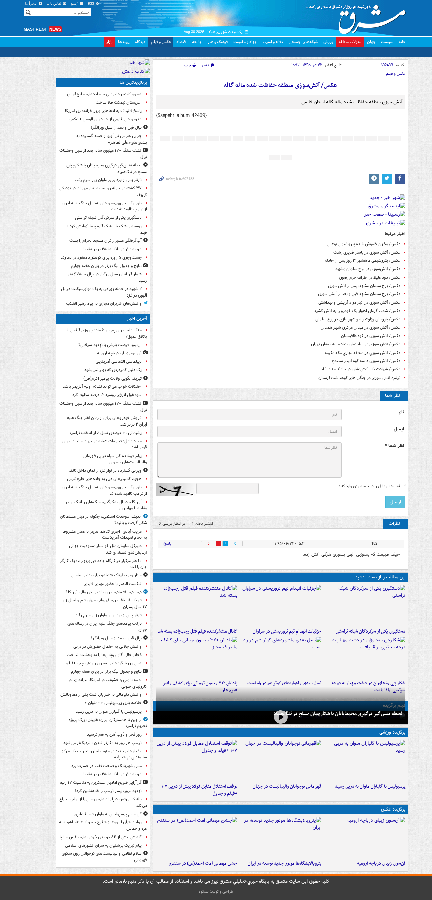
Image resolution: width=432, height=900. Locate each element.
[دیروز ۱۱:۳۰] (196, 657)
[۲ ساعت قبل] (364, 837)
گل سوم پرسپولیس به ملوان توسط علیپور (108, 814)
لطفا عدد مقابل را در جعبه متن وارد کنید (371, 486)
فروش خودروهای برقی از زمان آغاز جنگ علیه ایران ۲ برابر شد (107, 421)
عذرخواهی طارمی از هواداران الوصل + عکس (105, 119)
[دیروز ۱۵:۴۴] (280, 605)
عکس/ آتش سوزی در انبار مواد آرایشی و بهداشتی (359, 302)
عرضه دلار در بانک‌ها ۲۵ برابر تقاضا (112, 249)
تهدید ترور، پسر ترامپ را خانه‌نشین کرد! (108, 791)
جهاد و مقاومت (245, 41)
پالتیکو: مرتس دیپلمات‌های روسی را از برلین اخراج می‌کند (103, 802)
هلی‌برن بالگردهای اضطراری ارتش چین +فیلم (104, 663)
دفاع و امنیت (273, 41)
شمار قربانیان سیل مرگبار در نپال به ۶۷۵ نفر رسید (107, 277)
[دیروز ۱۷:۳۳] (364, 605)
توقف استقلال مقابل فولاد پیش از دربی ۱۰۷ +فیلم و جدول (199, 789)
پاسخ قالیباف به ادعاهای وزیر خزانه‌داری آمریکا (103, 111)
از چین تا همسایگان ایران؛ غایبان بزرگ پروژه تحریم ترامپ (108, 723)
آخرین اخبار (137, 318)
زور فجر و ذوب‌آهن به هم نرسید (114, 734)
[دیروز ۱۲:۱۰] (280, 657)
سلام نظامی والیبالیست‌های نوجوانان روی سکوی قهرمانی (104, 856)
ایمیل (399, 429)
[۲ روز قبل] (196, 760)
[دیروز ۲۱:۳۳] (364, 760)
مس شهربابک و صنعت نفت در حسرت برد (106, 766)
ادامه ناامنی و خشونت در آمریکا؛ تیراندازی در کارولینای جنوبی (107, 683)
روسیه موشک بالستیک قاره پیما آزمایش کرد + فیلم (106, 229)
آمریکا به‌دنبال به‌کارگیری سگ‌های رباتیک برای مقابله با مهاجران (106, 505)
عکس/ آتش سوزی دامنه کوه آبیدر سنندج (366, 361)
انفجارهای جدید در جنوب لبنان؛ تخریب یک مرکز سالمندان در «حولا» (104, 754)
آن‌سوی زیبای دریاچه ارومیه (381, 863)
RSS (91, 3)
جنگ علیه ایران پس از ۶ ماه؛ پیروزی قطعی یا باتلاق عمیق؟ (107, 333)
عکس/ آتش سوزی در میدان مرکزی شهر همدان (361, 327)
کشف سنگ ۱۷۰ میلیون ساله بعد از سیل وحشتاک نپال (103, 153)
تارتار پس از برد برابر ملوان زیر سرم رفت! (107, 180)
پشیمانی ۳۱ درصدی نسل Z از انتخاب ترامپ (106, 433)
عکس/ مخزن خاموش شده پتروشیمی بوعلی (364, 244)
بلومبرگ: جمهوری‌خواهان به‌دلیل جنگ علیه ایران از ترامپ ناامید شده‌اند (104, 206)
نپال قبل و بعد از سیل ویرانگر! (116, 127)
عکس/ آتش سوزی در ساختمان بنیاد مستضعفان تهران (356, 344)
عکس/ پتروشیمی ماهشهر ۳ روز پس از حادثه (363, 260)
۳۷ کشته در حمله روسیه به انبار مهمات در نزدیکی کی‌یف (103, 191)
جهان (371, 41)
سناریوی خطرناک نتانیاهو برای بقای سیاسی (106, 575)
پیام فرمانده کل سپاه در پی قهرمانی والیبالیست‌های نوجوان (115, 459)
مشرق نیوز (357, 17)
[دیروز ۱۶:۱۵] (280, 716)
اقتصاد (181, 41)
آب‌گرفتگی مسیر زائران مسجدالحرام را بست (105, 240)
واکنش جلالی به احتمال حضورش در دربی (107, 646)
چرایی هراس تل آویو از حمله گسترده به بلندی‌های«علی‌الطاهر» (111, 139)
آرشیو (75, 3)
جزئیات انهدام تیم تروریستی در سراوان (287, 631)
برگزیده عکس (393, 809)
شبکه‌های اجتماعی (303, 41)
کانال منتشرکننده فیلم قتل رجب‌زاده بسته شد (197, 631)
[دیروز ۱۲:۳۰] (196, 605)
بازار (109, 41)
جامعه (197, 41)
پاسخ (167, 543)
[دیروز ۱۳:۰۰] (196, 837)
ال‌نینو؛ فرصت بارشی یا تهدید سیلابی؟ (110, 345)
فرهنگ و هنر (218, 41)
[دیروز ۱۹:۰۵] (280, 837)
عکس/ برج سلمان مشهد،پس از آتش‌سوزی (364, 286)
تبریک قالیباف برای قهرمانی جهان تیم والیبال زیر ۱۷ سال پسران (104, 603)
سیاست (387, 41)
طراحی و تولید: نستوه (216, 891)
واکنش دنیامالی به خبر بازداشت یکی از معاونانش (101, 694)
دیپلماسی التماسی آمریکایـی (119, 361)
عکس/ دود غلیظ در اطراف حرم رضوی (370, 277)
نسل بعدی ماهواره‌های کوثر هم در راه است (284, 683)
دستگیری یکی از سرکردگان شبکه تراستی (370, 631)
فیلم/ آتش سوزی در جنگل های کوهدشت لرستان (359, 378)
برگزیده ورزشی (392, 732)
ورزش (328, 41)
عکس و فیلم (161, 41)
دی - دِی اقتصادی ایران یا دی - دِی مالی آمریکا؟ (104, 592)
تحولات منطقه (350, 41)
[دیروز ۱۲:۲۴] (364, 657)
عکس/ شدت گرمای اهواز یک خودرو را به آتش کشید (357, 311)
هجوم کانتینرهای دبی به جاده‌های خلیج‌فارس (104, 94)
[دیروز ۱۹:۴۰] (280, 760)
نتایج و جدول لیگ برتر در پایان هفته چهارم (106, 266)
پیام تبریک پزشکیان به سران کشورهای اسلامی (103, 845)
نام (401, 412)
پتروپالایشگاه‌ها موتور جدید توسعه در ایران (284, 863)
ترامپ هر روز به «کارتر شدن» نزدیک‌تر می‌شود (102, 743)
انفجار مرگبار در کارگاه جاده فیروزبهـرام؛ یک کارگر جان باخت (103, 564)
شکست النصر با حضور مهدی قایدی (113, 584)
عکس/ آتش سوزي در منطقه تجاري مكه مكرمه (363, 353)
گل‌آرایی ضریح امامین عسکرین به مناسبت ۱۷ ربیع (101, 782)
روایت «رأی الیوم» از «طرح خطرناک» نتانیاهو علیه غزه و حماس (103, 825)
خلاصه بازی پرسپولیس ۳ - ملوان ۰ (113, 703)
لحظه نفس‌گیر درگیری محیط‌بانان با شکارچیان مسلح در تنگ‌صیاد (338, 713)
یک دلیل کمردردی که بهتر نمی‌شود (113, 370)
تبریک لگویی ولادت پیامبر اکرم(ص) (112, 378)
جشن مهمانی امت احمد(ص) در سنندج (203, 863)
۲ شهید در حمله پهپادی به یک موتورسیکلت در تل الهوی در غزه (104, 292)
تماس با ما (54, 3)
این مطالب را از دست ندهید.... (377, 577)
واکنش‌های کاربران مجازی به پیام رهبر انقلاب (104, 303)
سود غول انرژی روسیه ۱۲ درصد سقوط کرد (107, 395)
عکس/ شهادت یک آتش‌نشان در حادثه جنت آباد (361, 369)
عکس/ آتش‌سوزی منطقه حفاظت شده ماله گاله (280, 85)
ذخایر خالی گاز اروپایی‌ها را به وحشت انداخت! (103, 655)
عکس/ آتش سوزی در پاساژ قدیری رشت (367, 252)
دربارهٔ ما (31, 3)
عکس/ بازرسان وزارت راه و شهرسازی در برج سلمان (358, 319)
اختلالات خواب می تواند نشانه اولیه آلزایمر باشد (102, 386)
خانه (402, 41)
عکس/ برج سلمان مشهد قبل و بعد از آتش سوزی (359, 294)
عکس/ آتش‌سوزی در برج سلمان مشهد (368, 269)
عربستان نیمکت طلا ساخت (119, 102)
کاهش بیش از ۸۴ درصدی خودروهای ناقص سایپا (101, 837)
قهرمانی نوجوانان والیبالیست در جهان (287, 786)
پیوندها (124, 41)
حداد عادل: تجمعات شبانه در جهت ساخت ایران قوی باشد (104, 444)
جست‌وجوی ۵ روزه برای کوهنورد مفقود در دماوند (101, 257)
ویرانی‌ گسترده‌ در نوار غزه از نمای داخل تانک (105, 470)
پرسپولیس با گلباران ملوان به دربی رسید (370, 786)
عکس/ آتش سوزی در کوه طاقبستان (371, 336)
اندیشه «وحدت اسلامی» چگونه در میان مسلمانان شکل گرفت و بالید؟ (103, 519)
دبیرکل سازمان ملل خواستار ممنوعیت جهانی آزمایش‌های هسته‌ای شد (108, 549)
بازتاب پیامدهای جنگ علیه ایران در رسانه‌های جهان (107, 626)
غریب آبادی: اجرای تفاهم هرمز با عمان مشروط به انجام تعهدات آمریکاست (105, 534)
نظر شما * (394, 445)
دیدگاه (140, 41)
